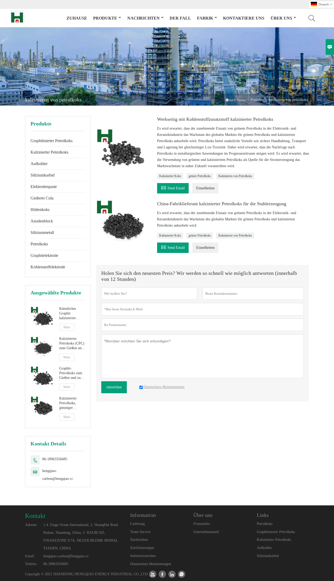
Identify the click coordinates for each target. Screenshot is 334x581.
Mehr (66, 327)
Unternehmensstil (206, 532)
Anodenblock (42, 221)
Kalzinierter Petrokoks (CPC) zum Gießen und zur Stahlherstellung (71, 343)
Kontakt (35, 515)
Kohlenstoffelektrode (48, 267)
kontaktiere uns (243, 18)
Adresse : (32, 525)
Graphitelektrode (44, 255)
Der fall (180, 18)
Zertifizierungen (142, 548)
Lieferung (137, 524)
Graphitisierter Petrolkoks (52, 140)
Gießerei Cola (42, 198)
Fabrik (205, 18)
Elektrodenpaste (44, 186)
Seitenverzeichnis (143, 556)
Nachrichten (143, 18)
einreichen (114, 387)
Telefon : (31, 564)
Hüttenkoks (40, 209)
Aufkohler (39, 163)
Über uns (281, 18)
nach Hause (237, 100)
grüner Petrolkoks (200, 176)
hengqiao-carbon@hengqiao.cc (57, 475)
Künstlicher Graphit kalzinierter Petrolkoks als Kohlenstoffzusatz (72, 313)
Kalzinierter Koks (170, 176)
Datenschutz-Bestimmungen (150, 564)
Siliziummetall (42, 232)
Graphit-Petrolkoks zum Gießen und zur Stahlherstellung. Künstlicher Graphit (71, 373)
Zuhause (77, 18)
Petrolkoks (39, 244)
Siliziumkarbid (43, 175)
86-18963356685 (54, 459)
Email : (30, 556)
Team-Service (140, 532)
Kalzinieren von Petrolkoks (235, 176)
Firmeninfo (201, 524)
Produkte (105, 18)
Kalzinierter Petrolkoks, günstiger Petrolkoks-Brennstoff (68, 403)
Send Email (173, 187)
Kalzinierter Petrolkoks (49, 152)
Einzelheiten (205, 188)
